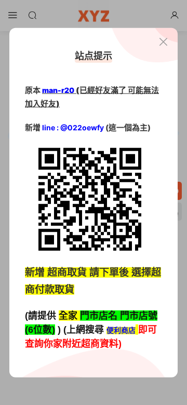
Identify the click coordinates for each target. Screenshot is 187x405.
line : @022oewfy (73, 127)
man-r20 (58, 90)
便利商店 (121, 330)
